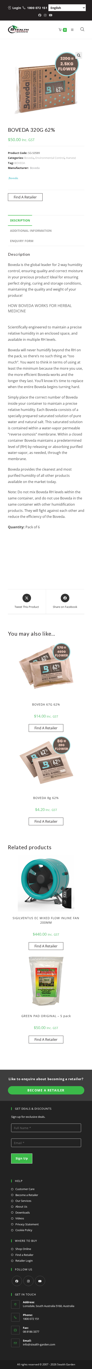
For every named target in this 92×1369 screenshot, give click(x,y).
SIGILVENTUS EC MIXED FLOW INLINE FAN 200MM (46, 920)
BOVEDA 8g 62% (46, 798)
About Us (21, 1206)
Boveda (29, 158)
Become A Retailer (46, 1090)
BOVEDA (19, 163)
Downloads (22, 1212)
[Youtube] (40, 1281)
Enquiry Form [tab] (21, 241)
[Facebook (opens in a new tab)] (40, 15)
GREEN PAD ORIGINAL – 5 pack (46, 1016)
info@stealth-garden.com (39, 1344)
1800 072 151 (37, 8)
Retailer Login (24, 1261)
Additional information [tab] (31, 231)
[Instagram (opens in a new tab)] (45, 15)
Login (16, 8)
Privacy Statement (27, 1224)
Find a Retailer (24, 1255)
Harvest (71, 158)
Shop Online (23, 1249)
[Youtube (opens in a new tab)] (51, 15)
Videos (19, 1218)
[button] (78, 55)
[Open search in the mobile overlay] (80, 30)
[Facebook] (17, 1281)
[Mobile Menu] (71, 30)
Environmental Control (49, 158)
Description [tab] (20, 220)
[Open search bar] (82, 30)
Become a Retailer (26, 1195)
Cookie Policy (23, 1230)
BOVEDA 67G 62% (46, 704)
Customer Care (24, 1189)
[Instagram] (28, 1281)
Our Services (23, 1201)
